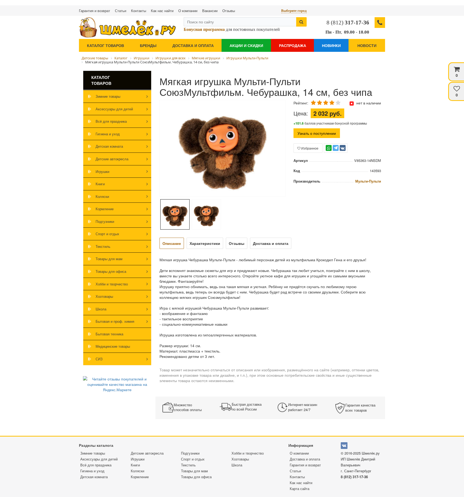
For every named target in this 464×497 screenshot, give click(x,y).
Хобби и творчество (112, 283)
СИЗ (99, 358)
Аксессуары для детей (114, 108)
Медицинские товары (113, 346)
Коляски (102, 196)
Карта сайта (299, 488)
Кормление (105, 208)
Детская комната (109, 146)
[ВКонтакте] (343, 148)
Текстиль (103, 246)
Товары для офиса (111, 271)
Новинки (331, 45)
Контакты (138, 10)
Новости (366, 45)
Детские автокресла (112, 158)
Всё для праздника (111, 121)
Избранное (309, 148)
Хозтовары (104, 296)
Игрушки (102, 171)
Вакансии (210, 10)
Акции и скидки (246, 45)
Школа (101, 308)
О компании (187, 10)
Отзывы (228, 10)
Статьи (120, 10)
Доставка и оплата (193, 45)
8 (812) (348, 22)
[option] (222, 149)
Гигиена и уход (108, 133)
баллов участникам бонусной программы (330, 123)
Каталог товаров (105, 45)
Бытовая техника (109, 333)
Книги (100, 183)
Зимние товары (108, 96)
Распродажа (292, 45)
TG (335, 150)
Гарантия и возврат (94, 10)
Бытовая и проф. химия (115, 321)
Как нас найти (162, 10)
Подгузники (105, 221)
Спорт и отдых (107, 233)
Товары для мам (109, 258)
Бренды (148, 45)
